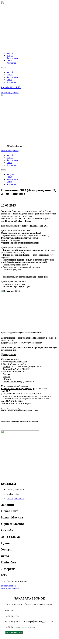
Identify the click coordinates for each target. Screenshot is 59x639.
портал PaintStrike (18, 362)
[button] (29, 67)
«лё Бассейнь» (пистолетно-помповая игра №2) (26, 262)
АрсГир (6, 376)
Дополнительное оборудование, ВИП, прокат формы (27, 338)
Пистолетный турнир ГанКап (17, 260)
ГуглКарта (6, 238)
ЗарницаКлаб (9, 369)
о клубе (10, 53)
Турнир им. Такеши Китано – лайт (20, 255)
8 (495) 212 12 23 (11, 87)
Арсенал (7, 374)
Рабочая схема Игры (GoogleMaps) (18, 388)
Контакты (11, 63)
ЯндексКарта (23, 238)
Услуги (10, 55)
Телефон (10, 616)
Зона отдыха (12, 58)
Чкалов (6, 366)
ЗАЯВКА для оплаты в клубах (16, 403)
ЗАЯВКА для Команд (12, 401)
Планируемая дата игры (19, 621)
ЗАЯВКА (5, 391)
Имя (7, 610)
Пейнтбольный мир (12, 381)
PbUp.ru (7, 379)
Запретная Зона (9, 211)
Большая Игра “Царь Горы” (17, 286)
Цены (9, 60)
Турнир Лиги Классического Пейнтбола (22, 250)
